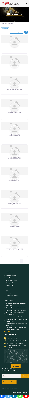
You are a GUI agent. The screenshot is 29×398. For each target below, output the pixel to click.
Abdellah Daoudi (14, 226)
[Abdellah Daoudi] (14, 224)
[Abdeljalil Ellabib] (14, 201)
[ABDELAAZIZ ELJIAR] (14, 87)
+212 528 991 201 (22, 340)
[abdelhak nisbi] (14, 132)
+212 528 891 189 (12, 340)
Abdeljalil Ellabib (14, 204)
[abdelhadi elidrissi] (14, 110)
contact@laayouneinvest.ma (15, 343)
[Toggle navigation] (23, 3)
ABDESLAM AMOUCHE (14, 249)
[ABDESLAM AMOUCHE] (14, 247)
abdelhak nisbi (14, 135)
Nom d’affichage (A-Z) (17, 32)
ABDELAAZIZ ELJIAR (14, 89)
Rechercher (5, 28)
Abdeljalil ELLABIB (14, 158)
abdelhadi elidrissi (14, 112)
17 (17, 261)
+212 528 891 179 (12, 338)
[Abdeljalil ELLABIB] (14, 155)
